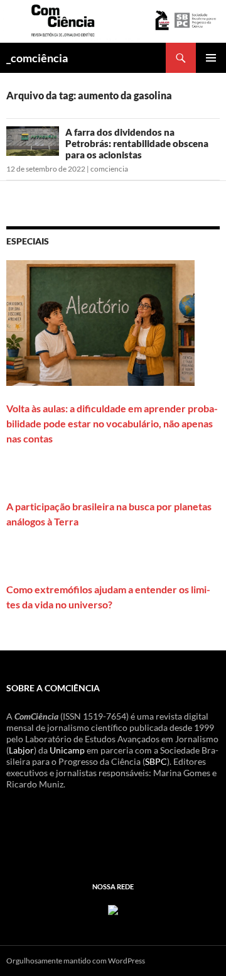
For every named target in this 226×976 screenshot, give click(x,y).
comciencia (109, 168)
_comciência (37, 58)
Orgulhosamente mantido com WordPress (75, 960)
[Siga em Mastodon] (113, 908)
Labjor (21, 750)
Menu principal (211, 58)
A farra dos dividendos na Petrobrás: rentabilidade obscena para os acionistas (136, 143)
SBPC (156, 761)
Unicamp (67, 750)
